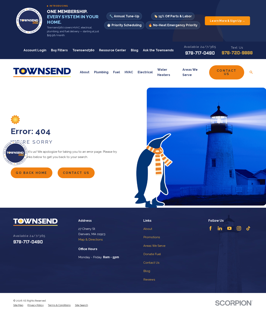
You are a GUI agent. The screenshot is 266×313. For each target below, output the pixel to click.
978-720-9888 (237, 53)
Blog (134, 50)
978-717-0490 (200, 53)
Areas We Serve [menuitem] (190, 72)
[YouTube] (229, 228)
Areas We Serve (154, 246)
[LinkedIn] (220, 228)
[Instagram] (239, 228)
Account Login (35, 50)
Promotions (151, 237)
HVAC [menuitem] (129, 72)
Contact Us (226, 72)
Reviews (149, 279)
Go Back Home (31, 173)
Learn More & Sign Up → (227, 20)
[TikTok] (248, 228)
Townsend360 (83, 50)
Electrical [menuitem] (145, 72)
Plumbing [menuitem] (101, 72)
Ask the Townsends (158, 50)
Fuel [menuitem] (116, 72)
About (147, 229)
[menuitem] (18, 305)
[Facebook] (210, 228)
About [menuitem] (84, 72)
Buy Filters (59, 50)
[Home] (42, 72)
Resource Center (112, 50)
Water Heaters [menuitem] (163, 72)
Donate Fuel (152, 254)
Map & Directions (90, 239)
